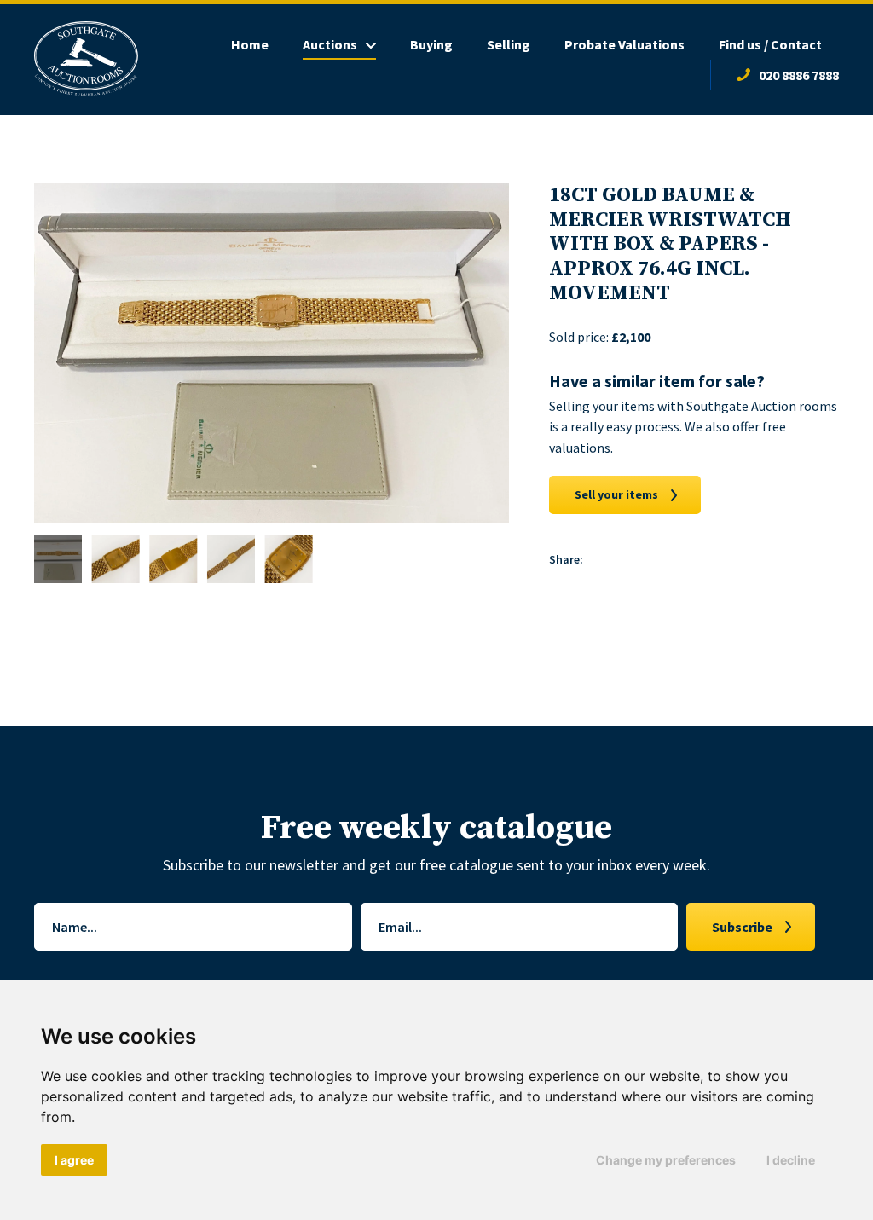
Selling (508, 44)
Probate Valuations (624, 44)
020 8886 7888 (799, 75)
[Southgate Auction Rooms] (86, 59)
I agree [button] (74, 1160)
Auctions (330, 44)
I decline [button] (790, 1160)
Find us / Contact (770, 44)
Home (250, 44)
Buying (431, 44)
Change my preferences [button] (666, 1160)
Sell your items (616, 494)
